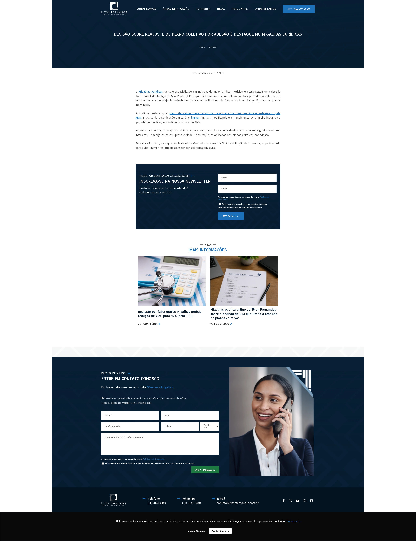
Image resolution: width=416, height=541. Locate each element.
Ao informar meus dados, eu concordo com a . (244, 198)
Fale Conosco (301, 8)
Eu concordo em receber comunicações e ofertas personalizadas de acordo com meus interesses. (242, 206)
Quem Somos (146, 9)
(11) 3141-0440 (156, 503)
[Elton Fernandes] (114, 8)
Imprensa (203, 9)
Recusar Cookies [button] (196, 531)
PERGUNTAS (239, 9)
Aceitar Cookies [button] (220, 531)
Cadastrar (233, 216)
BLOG (221, 9)
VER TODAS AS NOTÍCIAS (266, 339)
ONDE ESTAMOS (265, 9)
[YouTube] (297, 501)
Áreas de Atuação (176, 9)
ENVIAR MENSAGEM (205, 470)
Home (202, 47)
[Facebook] (283, 501)
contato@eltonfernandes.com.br (238, 503)
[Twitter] (290, 501)
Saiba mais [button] (292, 521)
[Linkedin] (311, 501)
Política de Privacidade (153, 459)
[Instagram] (304, 501)
